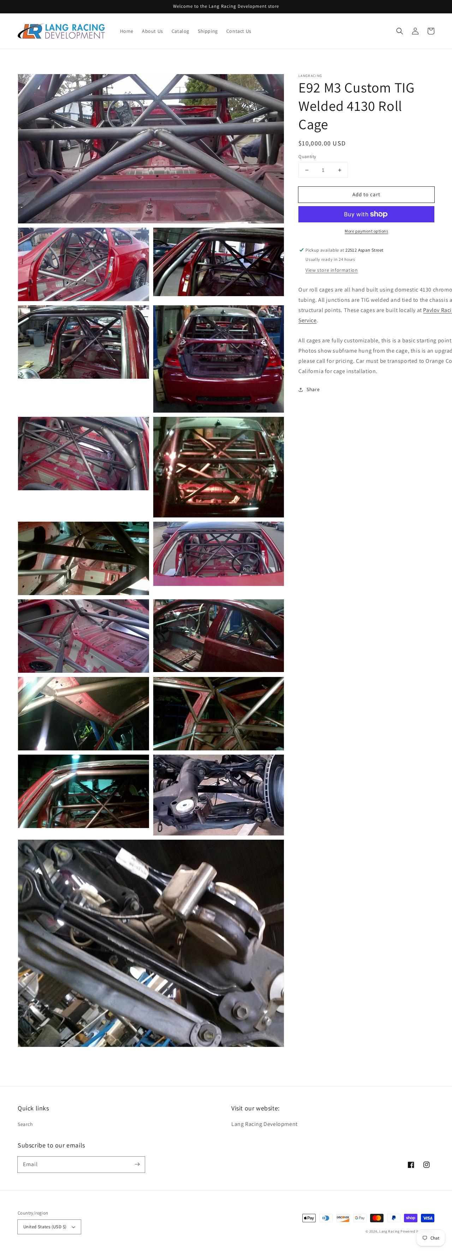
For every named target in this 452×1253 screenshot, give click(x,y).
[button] (400, 31)
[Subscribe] (137, 1164)
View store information (331, 270)
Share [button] (313, 389)
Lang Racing (389, 1231)
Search (25, 1124)
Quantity (307, 157)
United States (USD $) (44, 1227)
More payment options (366, 231)
